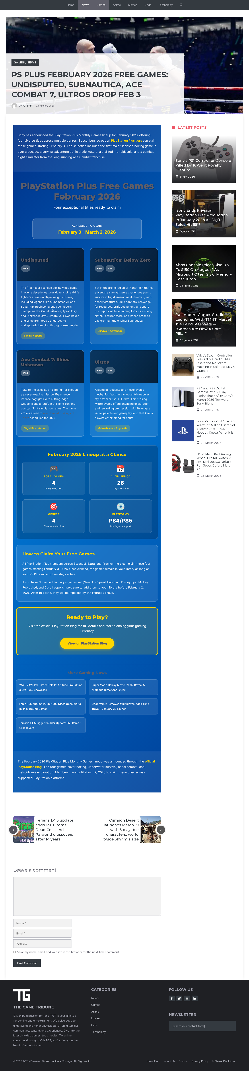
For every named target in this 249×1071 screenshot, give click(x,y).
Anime (117, 5)
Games (101, 5)
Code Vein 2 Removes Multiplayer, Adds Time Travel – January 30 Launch (120, 706)
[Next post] (160, 829)
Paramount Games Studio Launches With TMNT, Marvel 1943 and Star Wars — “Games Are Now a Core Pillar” (203, 324)
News (85, 5)
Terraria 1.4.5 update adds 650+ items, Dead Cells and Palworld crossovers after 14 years (54, 829)
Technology (165, 5)
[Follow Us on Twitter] (179, 998)
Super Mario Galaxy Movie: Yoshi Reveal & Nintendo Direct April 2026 (118, 687)
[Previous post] (13, 829)
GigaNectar (85, 1061)
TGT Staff (27, 105)
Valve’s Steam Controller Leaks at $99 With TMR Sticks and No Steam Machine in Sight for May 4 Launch (216, 363)
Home (70, 5)
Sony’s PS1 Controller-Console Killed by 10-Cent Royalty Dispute (203, 165)
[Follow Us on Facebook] (172, 998)
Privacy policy (200, 1061)
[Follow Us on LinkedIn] (195, 998)
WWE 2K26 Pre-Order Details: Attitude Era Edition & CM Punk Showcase (50, 687)
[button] (181, 5)
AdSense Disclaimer (224, 1061)
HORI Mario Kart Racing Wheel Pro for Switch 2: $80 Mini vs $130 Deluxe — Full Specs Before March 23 (216, 462)
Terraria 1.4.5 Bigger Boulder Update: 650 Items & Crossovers (50, 725)
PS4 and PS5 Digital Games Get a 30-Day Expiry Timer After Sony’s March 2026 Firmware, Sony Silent (215, 396)
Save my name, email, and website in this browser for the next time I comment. (68, 952)
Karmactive (52, 1061)
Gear (148, 5)
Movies (132, 5)
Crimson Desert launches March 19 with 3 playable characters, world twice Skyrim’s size (121, 829)
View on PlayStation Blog (87, 643)
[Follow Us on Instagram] (187, 998)
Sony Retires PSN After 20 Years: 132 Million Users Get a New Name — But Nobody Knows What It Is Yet (216, 429)
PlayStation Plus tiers (126, 140)
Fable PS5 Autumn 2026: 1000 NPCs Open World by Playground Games (50, 706)
